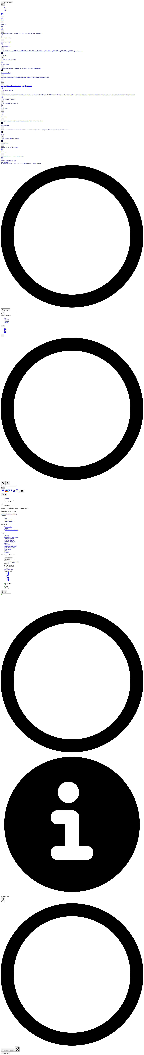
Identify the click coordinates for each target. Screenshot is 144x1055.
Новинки (6, 518)
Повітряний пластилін (36, 121)
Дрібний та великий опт (11, 530)
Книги (9, 86)
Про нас (6, 162)
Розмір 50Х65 (69, 51)
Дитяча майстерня (33, 77)
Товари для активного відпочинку (10, 33)
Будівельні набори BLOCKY (9, 68)
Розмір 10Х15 (5, 51)
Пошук (3, 313)
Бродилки (45, 129)
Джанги (50, 129)
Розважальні (24, 129)
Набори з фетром (23, 77)
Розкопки (38, 68)
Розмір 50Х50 (53, 51)
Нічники (15, 77)
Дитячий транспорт (36, 33)
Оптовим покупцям (9, 541)
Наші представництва (10, 546)
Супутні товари (77, 51)
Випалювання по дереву (18, 86)
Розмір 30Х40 (29, 51)
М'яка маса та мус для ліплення (21, 121)
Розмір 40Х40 (46, 94)
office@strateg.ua (5, 163)
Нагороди (7, 544)
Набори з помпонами (7, 77)
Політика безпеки (9, 538)
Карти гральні (5, 103)
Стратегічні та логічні (7, 129)
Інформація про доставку (11, 537)
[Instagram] (8, 576)
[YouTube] (8, 580)
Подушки (3, 156)
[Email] (8, 573)
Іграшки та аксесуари (18, 156)
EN (5, 7)
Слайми (3, 59)
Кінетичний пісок (11, 59)
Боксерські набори (6, 147)
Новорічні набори (44, 77)
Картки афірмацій (6, 42)
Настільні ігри (8, 520)
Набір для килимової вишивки (117, 94)
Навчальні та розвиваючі (35, 129)
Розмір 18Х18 (13, 51)
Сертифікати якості (9, 547)
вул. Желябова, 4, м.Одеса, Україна (31, 163)
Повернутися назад (11, 514)
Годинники (28, 86)
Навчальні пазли (14, 138)
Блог (2, 162)
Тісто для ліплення (6, 121)
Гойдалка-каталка (25, 33)
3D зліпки (32, 68)
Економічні (16, 129)
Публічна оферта (9, 540)
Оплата (6, 322)
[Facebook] (8, 578)
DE (5, 10)
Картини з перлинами (101, 94)
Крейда (3, 112)
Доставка (6, 321)
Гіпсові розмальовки (23, 68)
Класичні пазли (5, 138)
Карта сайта (7, 549)
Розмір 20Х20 (22, 94)
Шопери (9, 156)
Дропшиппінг (8, 527)
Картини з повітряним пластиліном (85, 94)
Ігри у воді (4, 86)
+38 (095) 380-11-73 (16, 163)
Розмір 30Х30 (21, 51)
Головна (6, 498)
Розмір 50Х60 (61, 51)
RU (5, 9)
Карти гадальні (13, 103)
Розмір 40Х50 (37, 51)
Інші (67, 129)
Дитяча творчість (9, 521)
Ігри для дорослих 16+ (59, 129)
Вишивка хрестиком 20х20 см (9, 94)
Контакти (6, 552)
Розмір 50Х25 (45, 51)
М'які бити (15, 147)
